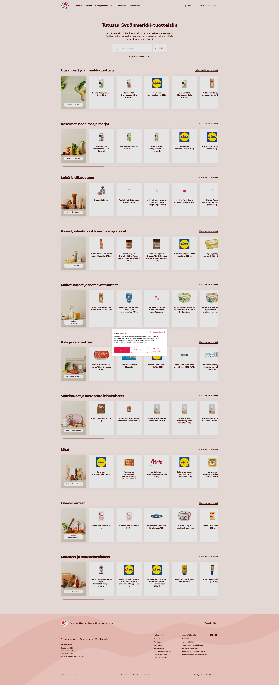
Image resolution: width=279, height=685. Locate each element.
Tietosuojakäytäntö (157, 332)
